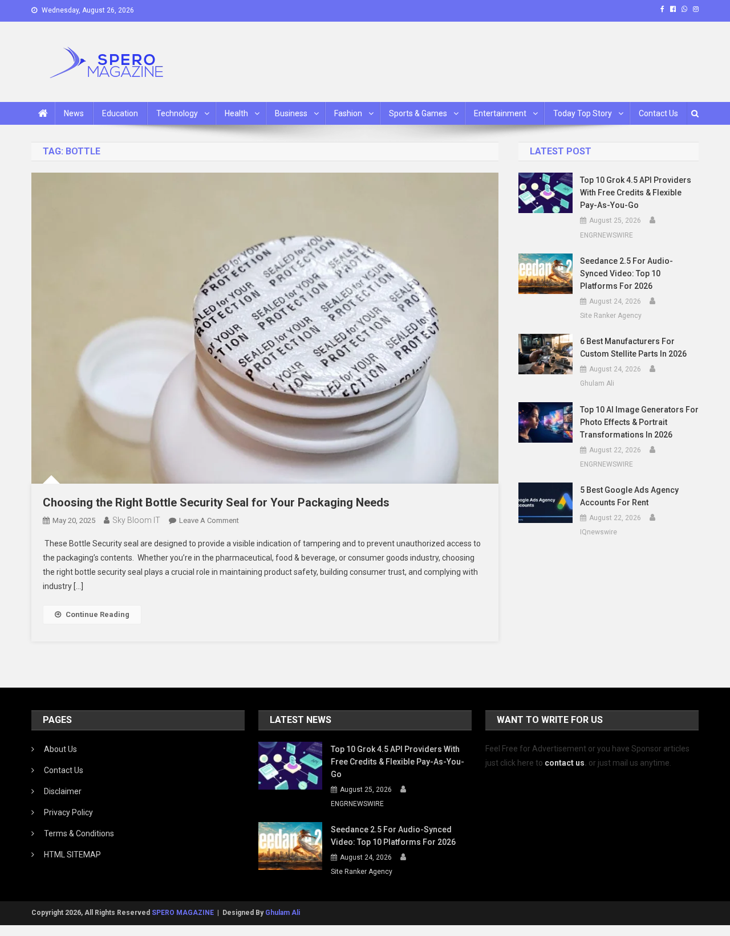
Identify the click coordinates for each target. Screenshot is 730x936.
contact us (565, 762)
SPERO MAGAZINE (183, 913)
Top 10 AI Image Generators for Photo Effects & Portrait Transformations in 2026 (639, 422)
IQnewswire (598, 532)
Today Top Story (582, 113)
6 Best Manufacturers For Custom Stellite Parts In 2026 (633, 347)
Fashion (348, 113)
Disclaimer (63, 791)
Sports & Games (418, 113)
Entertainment (500, 113)
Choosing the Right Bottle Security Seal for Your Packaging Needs (216, 502)
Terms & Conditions (79, 833)
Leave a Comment (209, 520)
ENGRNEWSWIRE (606, 235)
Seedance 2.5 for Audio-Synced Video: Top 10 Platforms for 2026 (626, 273)
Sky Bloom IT (136, 520)
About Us (60, 749)
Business (291, 113)
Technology (177, 113)
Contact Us (658, 113)
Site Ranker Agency (611, 316)
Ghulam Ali (597, 383)
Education (120, 113)
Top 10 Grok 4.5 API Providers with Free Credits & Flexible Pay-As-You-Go (635, 192)
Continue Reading (97, 614)
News (74, 113)
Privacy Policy (68, 812)
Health (236, 113)
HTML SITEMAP (72, 854)
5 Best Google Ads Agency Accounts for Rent (629, 496)
